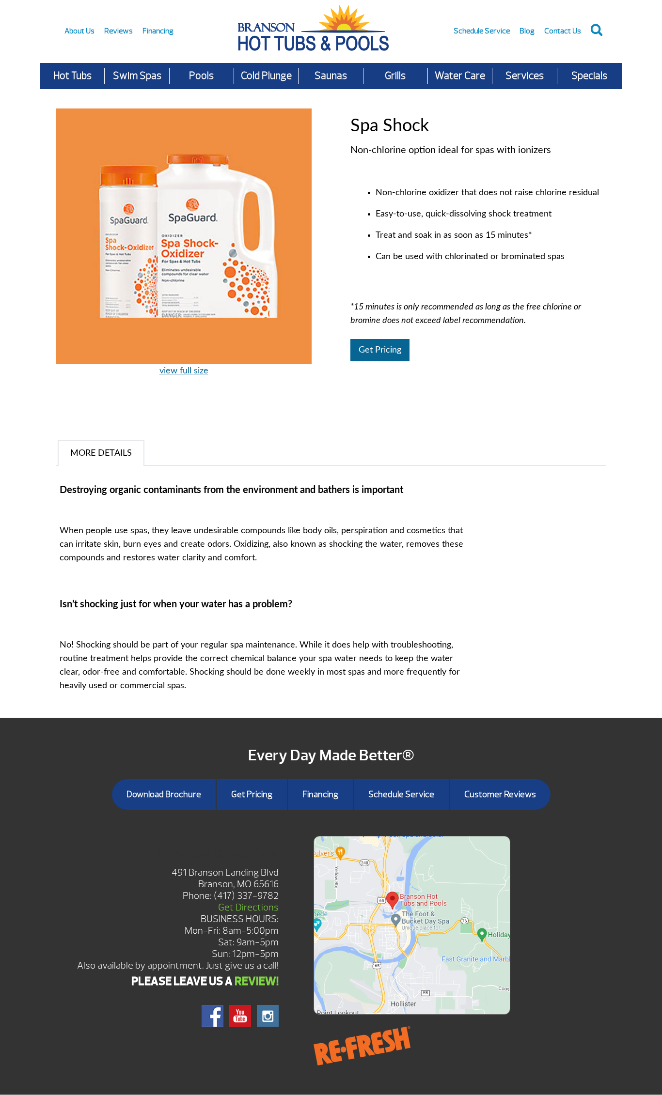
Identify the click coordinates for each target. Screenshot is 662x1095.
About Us (79, 31)
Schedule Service (482, 31)
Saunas (331, 75)
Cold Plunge (266, 75)
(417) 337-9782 (246, 896)
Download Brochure (163, 794)
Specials (589, 75)
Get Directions (248, 907)
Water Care (460, 75)
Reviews (118, 31)
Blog (527, 31)
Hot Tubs (72, 75)
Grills (395, 75)
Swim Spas (137, 75)
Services (524, 75)
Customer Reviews (500, 794)
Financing (157, 31)
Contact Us (562, 31)
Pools (201, 75)
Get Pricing (380, 350)
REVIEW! (257, 981)
